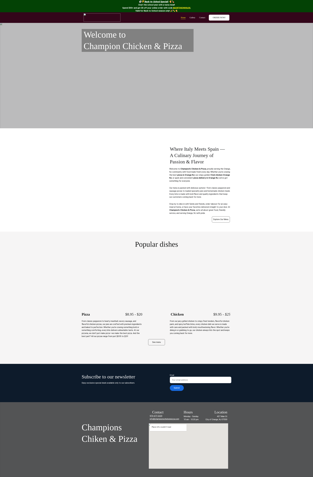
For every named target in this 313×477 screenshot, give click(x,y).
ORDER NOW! (219, 18)
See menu (156, 342)
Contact (202, 18)
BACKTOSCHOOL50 (181, 8)
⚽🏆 (141, 1)
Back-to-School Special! (156, 1)
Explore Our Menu (220, 219)
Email (172, 375)
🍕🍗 (171, 1)
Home (183, 18)
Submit (177, 388)
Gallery (192, 18)
